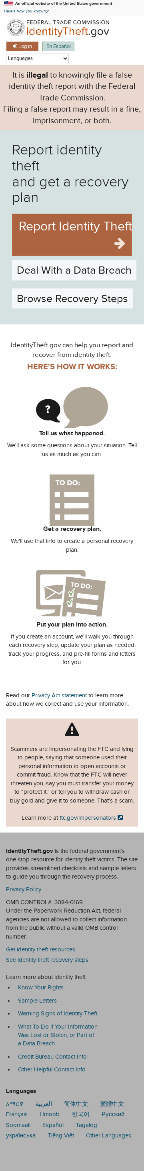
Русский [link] (113, 1114)
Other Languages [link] (108, 1135)
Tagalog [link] (86, 1125)
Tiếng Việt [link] (61, 1135)
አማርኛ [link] (15, 1104)
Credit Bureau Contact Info (52, 1056)
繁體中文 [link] (112, 1104)
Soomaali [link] (18, 1125)
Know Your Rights (41, 987)
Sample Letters (37, 1000)
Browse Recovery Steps (72, 298)
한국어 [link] (81, 1114)
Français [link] (17, 1114)
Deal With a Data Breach (74, 270)
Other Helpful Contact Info (52, 1069)
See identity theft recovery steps (47, 960)
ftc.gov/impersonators (88, 818)
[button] (27, 11)
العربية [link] (44, 1104)
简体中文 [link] (76, 1104)
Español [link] (53, 1125)
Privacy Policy (23, 889)
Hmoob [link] (50, 1114)
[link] (72, 27)
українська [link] (21, 1135)
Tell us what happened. (72, 433)
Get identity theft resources (40, 949)
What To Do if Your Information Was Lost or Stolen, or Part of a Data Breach (58, 1035)
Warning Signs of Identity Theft (57, 1013)
